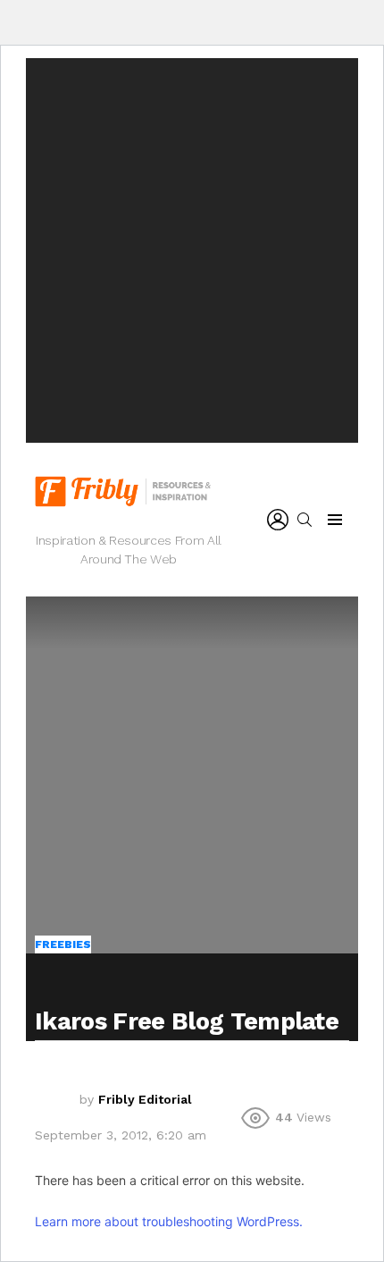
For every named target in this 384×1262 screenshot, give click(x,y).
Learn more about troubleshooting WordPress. (169, 1221)
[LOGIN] (277, 520)
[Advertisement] (192, 250)
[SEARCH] (304, 519)
